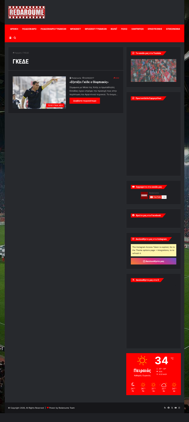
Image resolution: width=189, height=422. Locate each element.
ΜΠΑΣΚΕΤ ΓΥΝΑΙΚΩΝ (96, 29)
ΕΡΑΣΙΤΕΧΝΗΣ (155, 29)
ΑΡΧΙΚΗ (14, 29)
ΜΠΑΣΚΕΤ (75, 29)
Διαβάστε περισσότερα (84, 100)
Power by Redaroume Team (62, 408)
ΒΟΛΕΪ (114, 29)
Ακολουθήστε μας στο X (147, 280)
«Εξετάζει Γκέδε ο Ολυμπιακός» (89, 82)
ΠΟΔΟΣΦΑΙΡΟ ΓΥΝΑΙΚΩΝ (53, 29)
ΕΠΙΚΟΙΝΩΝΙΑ (173, 29)
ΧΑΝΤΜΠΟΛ (137, 29)
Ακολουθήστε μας (154, 261)
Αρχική (17, 53)
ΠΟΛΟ (124, 29)
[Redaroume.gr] (26, 12)
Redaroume (76, 78)
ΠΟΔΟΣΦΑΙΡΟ (29, 29)
